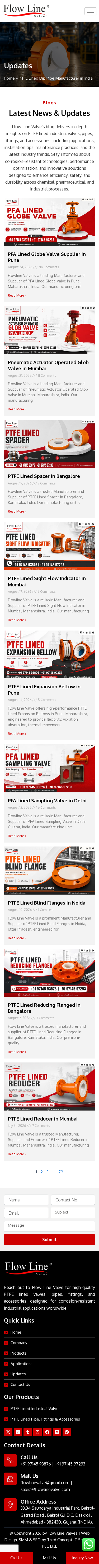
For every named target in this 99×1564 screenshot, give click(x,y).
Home (9, 78)
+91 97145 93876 (36, 1464)
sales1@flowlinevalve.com (45, 1489)
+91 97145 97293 (70, 1464)
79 (61, 1171)
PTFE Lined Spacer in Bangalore (44, 476)
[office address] (10, 1504)
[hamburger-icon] (90, 11)
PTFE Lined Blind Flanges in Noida (46, 903)
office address (38, 1501)
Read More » (17, 295)
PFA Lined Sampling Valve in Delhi (47, 800)
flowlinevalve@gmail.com (45, 1482)
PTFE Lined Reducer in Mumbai (43, 1119)
